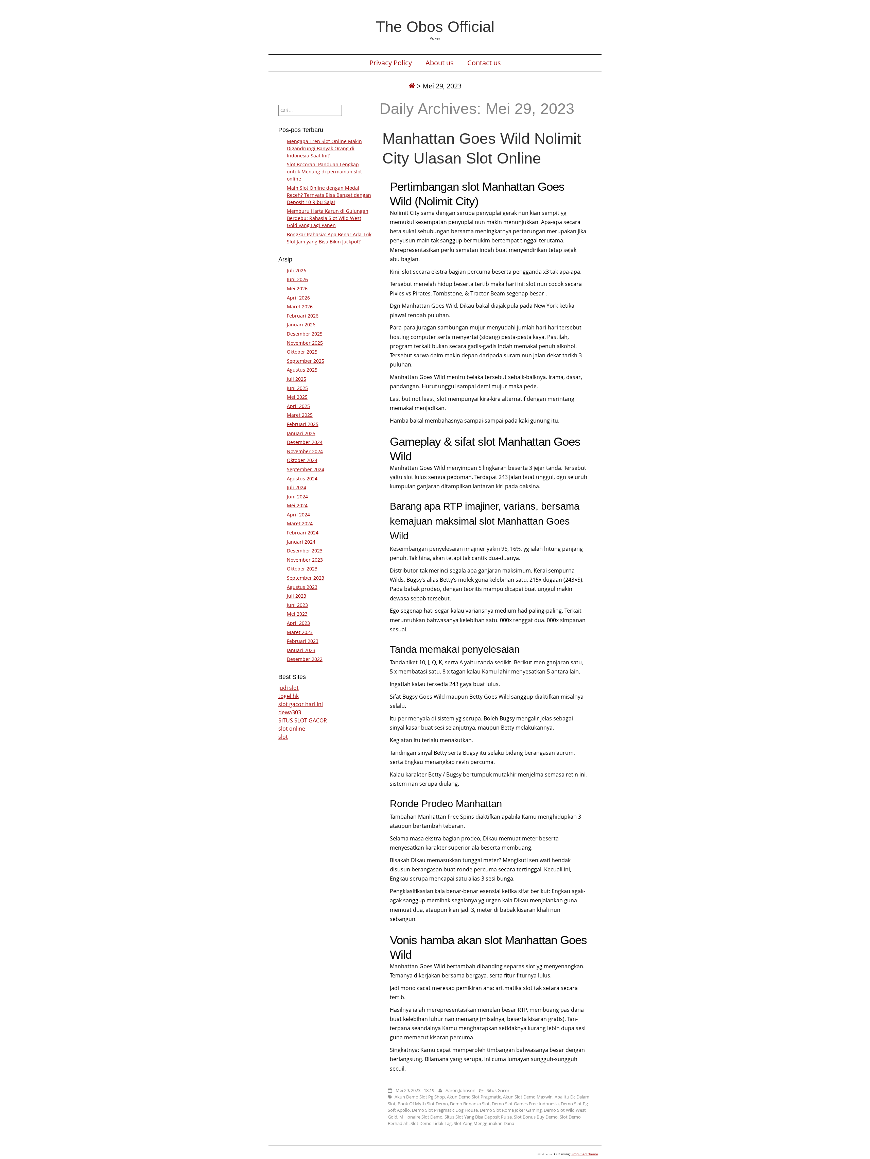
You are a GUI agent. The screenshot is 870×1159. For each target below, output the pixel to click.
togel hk (288, 696)
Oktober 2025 (302, 351)
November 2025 (305, 343)
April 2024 (298, 514)
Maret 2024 (300, 523)
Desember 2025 (305, 333)
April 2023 (298, 623)
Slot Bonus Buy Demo (536, 1117)
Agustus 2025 (302, 370)
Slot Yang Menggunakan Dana (484, 1123)
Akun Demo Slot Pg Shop (420, 1097)
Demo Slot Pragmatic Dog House (445, 1110)
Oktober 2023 (302, 568)
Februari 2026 (302, 315)
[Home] (411, 85)
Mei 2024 (297, 505)
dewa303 (289, 712)
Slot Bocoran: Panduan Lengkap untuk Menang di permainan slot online (324, 171)
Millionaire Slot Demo (420, 1117)
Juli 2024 (296, 487)
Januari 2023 (301, 650)
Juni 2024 (297, 496)
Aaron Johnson (460, 1090)
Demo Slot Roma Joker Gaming (511, 1110)
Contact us (484, 63)
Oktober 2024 (302, 460)
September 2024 (305, 469)
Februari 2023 (302, 641)
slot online (291, 728)
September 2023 (305, 578)
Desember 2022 (305, 659)
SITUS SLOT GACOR (302, 720)
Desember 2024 (305, 442)
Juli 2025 (296, 379)
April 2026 (298, 297)
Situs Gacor (498, 1090)
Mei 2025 (297, 397)
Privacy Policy (390, 63)
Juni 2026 (297, 279)
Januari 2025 (301, 433)
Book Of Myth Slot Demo (423, 1104)
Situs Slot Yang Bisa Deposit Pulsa (478, 1117)
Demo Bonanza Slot (470, 1104)
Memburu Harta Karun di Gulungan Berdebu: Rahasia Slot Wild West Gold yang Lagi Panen (327, 218)
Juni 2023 (297, 605)
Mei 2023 (297, 614)
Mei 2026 (297, 288)
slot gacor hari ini (300, 704)
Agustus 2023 (302, 587)
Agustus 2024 (302, 478)
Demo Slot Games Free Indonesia (525, 1104)
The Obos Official (435, 26)
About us (439, 63)
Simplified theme (584, 1154)
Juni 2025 (297, 388)
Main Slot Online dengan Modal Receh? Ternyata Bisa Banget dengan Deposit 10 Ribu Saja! (329, 195)
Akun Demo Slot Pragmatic (474, 1097)
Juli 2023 (296, 596)
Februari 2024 (302, 532)
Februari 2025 (302, 424)
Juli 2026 (296, 270)
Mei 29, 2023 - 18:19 (415, 1090)
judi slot (288, 688)
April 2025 (298, 406)
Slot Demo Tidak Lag (431, 1123)
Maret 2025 (300, 415)
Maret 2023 (300, 632)
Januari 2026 (301, 324)
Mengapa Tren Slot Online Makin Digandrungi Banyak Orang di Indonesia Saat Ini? (324, 148)
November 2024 (305, 451)
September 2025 (305, 361)
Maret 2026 (300, 306)
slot (283, 736)
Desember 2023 (305, 550)
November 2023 (305, 560)
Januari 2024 (301, 542)
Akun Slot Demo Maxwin (528, 1097)
